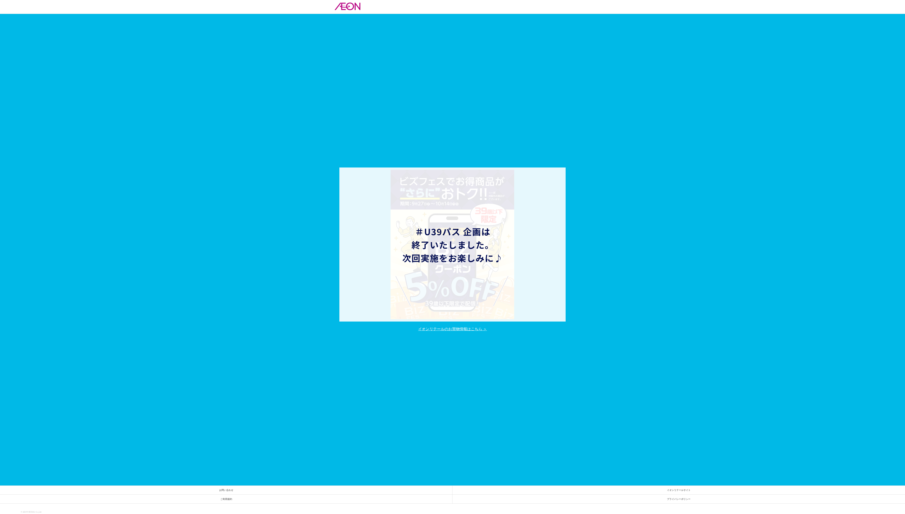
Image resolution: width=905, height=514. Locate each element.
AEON (10, 511)
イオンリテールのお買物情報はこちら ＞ (452, 329)
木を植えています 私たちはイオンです (892, 510)
